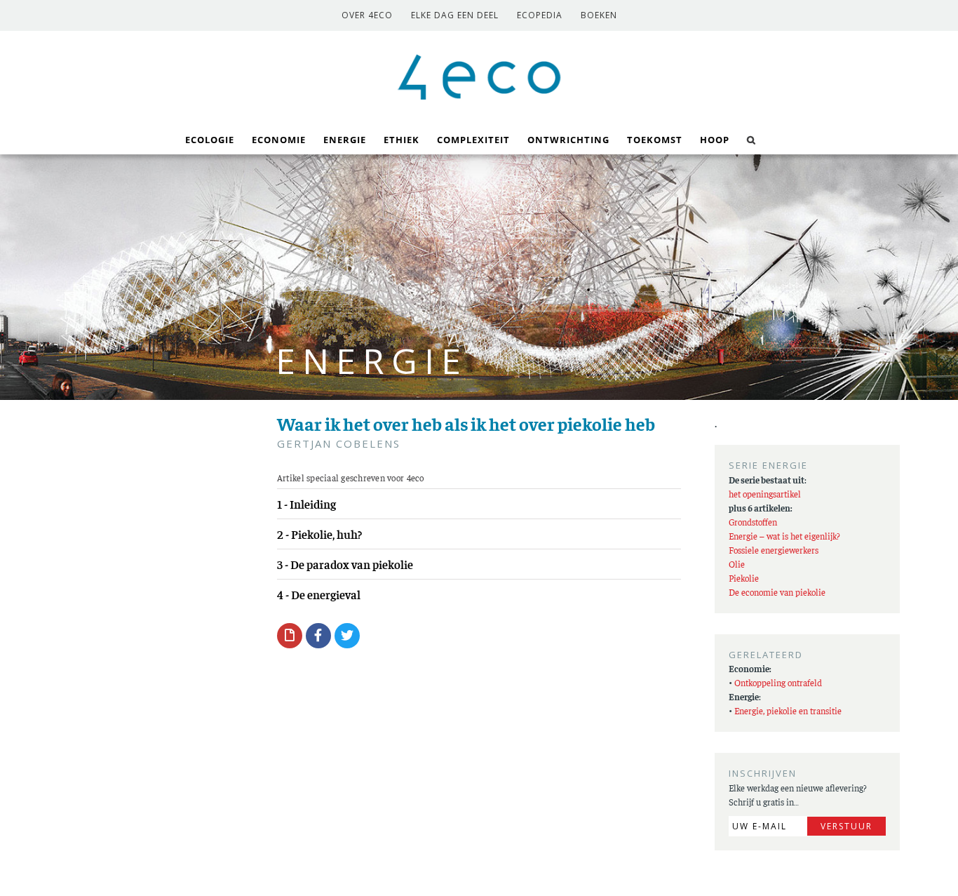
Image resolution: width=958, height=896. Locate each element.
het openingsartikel (765, 494)
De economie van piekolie (777, 592)
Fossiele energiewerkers (773, 550)
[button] (751, 138)
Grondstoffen (753, 522)
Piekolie (744, 578)
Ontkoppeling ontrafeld (778, 682)
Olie (737, 564)
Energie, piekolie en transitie (788, 710)
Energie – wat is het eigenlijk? (784, 536)
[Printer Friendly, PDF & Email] (290, 635)
